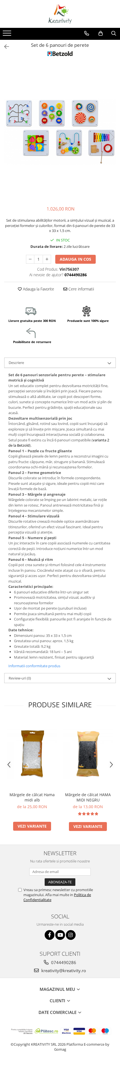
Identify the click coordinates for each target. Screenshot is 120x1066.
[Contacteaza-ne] (86, 33)
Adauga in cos (75, 259)
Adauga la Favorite (38, 289)
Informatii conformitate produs (34, 665)
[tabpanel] (60, 132)
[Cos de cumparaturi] (101, 33)
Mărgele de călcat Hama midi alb (32, 797)
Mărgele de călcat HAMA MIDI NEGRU (88, 797)
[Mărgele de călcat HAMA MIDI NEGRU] (88, 754)
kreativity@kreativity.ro (63, 970)
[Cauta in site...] (113, 33)
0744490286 (63, 962)
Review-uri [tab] (20, 678)
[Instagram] (71, 935)
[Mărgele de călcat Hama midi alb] (32, 754)
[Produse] (8, 35)
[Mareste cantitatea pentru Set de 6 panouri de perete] (47, 259)
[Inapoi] (4, 46)
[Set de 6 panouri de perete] (60, 132)
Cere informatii (80, 289)
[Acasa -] (60, 14)
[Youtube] (60, 935)
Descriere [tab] (16, 362)
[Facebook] (49, 935)
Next (111, 137)
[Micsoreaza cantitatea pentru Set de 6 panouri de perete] (30, 259)
